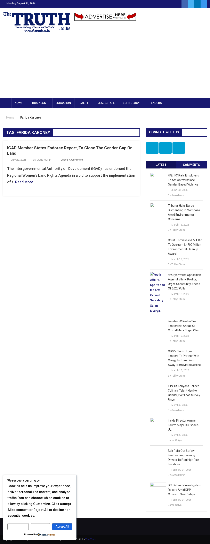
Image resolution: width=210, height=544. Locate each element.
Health (83, 103)
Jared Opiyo (174, 440)
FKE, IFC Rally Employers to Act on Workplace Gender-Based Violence (183, 180)
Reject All (40, 526)
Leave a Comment (72, 159)
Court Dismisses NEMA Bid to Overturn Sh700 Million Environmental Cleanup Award (185, 247)
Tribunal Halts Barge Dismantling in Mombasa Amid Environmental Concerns (184, 212)
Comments (191, 164)
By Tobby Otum (176, 229)
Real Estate (106, 103)
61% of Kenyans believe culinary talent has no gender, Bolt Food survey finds (184, 392)
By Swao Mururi (42, 159)
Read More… (25, 182)
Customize (18, 526)
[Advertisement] (105, 67)
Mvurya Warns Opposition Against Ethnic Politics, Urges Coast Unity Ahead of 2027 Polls (184, 281)
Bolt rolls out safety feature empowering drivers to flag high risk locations (183, 457)
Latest (161, 164)
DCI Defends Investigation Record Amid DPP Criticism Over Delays (184, 490)
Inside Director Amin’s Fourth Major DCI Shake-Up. (183, 425)
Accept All (62, 526)
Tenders (155, 103)
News (19, 103)
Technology (130, 103)
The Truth (90, 539)
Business (39, 103)
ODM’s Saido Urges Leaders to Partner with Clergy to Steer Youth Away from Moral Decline (184, 358)
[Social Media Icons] (152, 148)
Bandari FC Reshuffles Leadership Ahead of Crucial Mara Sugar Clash (184, 326)
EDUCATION (63, 103)
